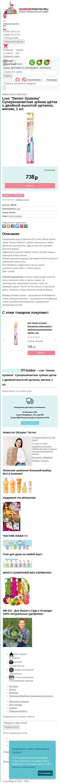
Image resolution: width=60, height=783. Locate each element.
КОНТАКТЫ (45, 68)
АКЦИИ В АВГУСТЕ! (12, 64)
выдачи (11, 24)
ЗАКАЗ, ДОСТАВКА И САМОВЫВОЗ (20, 68)
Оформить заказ (11, 56)
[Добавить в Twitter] (17, 226)
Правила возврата (18, 711)
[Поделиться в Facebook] (12, 226)
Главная (13, 708)
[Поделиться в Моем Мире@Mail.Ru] (26, 226)
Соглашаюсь (45, 773)
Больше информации (23, 766)
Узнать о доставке (30, 423)
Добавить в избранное (13, 195)
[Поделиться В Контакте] (4, 226)
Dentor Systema (15, 216)
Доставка (13, 686)
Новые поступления (19, 701)
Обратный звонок (13, 41)
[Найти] (4, 88)
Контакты (13, 693)
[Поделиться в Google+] (21, 226)
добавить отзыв (22, 200)
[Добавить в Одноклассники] (8, 226)
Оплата (12, 690)
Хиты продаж (15, 705)
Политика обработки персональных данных (31, 696)
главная (8, 61)
